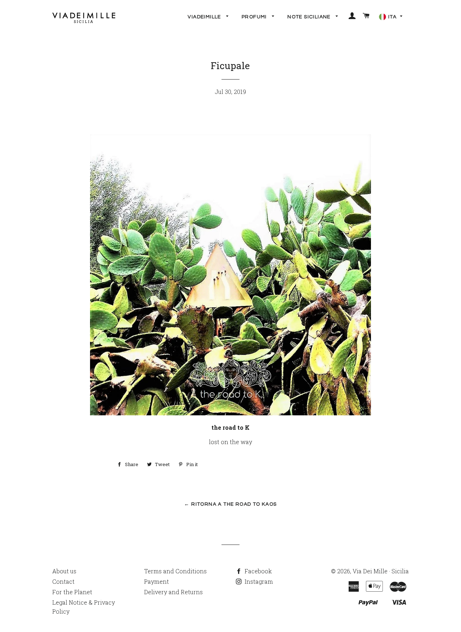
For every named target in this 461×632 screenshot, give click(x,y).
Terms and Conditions (175, 571)
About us (64, 571)
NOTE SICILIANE (309, 16)
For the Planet (72, 592)
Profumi (255, 16)
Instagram (258, 581)
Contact (63, 581)
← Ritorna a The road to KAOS (230, 504)
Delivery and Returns (173, 592)
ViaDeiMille (205, 16)
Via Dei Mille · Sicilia (381, 571)
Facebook (257, 571)
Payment (156, 581)
